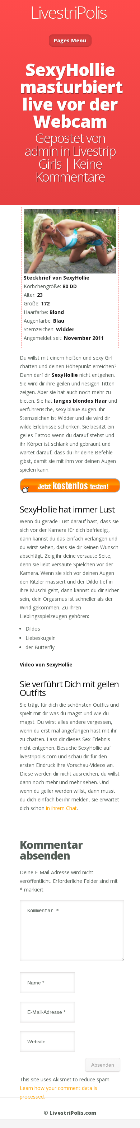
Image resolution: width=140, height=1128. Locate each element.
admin (41, 151)
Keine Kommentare (70, 170)
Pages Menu (70, 40)
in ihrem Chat (61, 808)
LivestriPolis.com (73, 1112)
